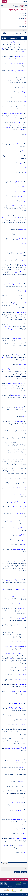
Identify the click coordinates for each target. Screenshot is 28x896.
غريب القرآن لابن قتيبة (18, 30)
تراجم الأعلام (21, 26)
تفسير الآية (24, 872)
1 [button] (23, 38)
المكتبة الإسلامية (17, 9)
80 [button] (14, 38)
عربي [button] (24, 1)
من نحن (7, 879)
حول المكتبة (21, 18)
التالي (3, 863)
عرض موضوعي (21, 23)
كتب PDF (22, 13)
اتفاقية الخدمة (17, 879)
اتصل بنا (12, 879)
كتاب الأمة (22, 15)
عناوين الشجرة (17, 872)
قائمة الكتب (21, 21)
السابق (6, 863)
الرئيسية (24, 30)
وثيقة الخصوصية (24, 879)
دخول (4, 1)
